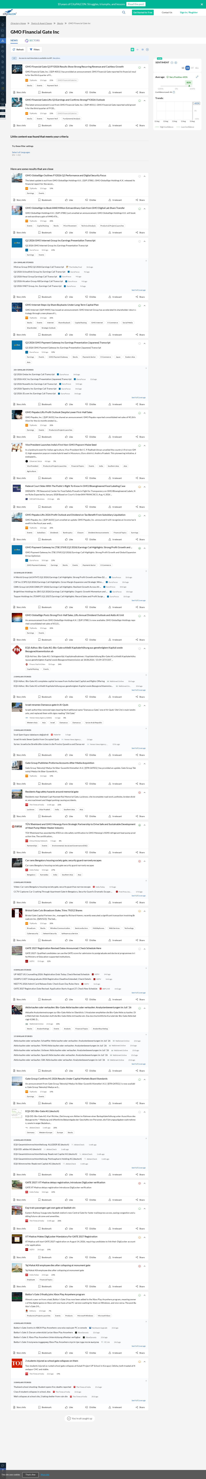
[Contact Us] (3, 1465)
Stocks (60, 23)
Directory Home (18, 23)
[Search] (3, 94)
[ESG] (3, 77)
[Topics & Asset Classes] (3, 40)
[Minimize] (3, 19)
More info (45, 1474)
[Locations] (3, 51)
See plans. (56, 58)
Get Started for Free (142, 12)
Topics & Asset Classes (41, 23)
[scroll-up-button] (201, 1467)
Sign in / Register (189, 12)
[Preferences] (3, 99)
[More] (3, 116)
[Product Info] (3, 105)
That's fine (30, 1475)
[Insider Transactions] (3, 72)
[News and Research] (3, 35)
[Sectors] (3, 46)
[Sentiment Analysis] (3, 56)
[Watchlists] (3, 88)
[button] (167, 12)
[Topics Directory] (3, 30)
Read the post (136, 4)
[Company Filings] (3, 61)
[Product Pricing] (3, 110)
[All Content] (3, 24)
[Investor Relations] (3, 67)
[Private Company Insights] (3, 83)
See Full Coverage (139, 290)
